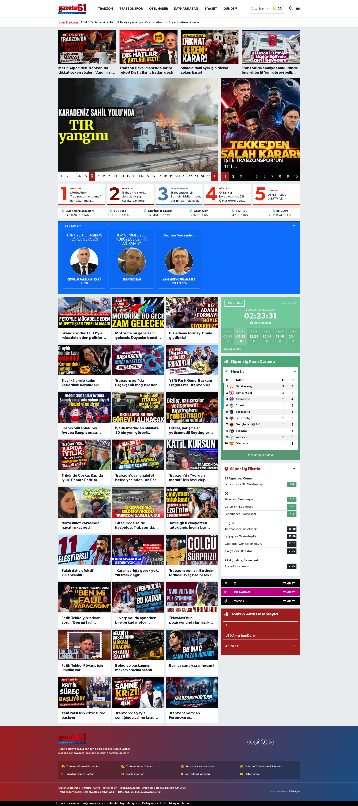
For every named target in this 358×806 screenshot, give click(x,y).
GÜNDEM (230, 8)
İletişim (86, 787)
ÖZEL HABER (158, 8)
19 (171, 176)
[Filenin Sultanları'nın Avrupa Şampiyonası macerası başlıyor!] (84, 407)
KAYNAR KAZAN (186, 8)
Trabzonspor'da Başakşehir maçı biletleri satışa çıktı (136, 383)
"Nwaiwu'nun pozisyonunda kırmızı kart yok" (192, 620)
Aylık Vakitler (234, 349)
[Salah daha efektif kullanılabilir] (84, 550)
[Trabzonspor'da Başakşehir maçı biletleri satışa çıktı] (138, 360)
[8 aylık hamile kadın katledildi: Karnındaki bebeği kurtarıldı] (84, 360)
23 (196, 176)
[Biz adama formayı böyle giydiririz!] (192, 312)
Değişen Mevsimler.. (179, 235)
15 (147, 176)
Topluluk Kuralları (130, 787)
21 (184, 176)
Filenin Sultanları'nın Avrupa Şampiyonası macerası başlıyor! (79, 430)
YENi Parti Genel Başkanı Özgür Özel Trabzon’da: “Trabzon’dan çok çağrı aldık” (190, 383)
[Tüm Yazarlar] (294, 226)
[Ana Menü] (296, 9)
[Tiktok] (264, 742)
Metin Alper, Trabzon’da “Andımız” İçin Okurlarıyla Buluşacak (85, 197)
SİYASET (211, 8)
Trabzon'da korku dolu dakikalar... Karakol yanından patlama (134, 197)
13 (134, 176)
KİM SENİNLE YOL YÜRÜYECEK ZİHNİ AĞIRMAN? (131, 239)
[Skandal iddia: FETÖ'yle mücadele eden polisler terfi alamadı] (84, 312)
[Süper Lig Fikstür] (294, 469)
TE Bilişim (294, 791)
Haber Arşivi (252, 774)
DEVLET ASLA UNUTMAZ (277, 196)
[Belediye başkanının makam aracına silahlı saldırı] (138, 645)
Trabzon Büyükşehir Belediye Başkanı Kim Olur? (87, 792)
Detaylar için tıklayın (260, 455)
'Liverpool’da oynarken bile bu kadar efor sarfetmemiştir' (135, 620)
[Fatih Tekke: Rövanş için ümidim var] (84, 645)
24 (202, 176)
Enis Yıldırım (132, 279)
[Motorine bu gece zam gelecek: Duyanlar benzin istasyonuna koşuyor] (138, 312)
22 (190, 176)
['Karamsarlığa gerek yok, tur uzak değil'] (138, 550)
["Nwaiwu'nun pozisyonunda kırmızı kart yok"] (192, 597)
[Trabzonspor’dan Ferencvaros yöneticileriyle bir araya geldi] (192, 692)
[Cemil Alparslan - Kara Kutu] (84, 261)
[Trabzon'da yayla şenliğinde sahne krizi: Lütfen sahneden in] (138, 692)
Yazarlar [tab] (73, 226)
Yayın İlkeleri (110, 787)
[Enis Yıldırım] (132, 261)
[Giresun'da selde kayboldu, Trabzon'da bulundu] (138, 502)
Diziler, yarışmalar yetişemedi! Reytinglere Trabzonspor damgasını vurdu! (190, 430)
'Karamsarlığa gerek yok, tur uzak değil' (137, 573)
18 (165, 176)
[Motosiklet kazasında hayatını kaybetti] (84, 502)
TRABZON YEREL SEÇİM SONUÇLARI (139, 792)
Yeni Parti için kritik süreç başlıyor (83, 715)
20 (177, 176)
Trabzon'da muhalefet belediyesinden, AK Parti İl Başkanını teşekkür (137, 478)
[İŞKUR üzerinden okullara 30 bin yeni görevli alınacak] (138, 407)
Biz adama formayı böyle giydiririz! (190, 335)
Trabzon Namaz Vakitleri (200, 766)
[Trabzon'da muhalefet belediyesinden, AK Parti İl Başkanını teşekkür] (138, 455)
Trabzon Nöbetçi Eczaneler (82, 766)
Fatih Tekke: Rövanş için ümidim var (82, 668)
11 (122, 176)
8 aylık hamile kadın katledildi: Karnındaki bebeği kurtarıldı (80, 383)
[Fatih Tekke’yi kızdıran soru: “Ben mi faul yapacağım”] (84, 597)
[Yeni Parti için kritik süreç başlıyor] (84, 692)
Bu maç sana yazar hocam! (191, 665)
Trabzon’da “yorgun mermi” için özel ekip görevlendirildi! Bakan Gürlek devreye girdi (188, 478)
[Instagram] (257, 742)
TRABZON (105, 8)
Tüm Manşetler (134, 774)
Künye (97, 787)
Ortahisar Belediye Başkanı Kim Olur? (164, 787)
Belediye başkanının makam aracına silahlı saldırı (133, 668)
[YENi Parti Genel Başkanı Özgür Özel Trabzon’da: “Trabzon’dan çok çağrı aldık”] (192, 360)
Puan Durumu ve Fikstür (80, 774)
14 (141, 176)
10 (116, 176)
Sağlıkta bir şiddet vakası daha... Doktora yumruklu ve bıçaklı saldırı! (131, 22)
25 (208, 176)
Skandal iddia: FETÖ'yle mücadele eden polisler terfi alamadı (82, 335)
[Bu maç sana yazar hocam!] (192, 645)
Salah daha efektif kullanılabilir (77, 573)
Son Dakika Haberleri (197, 774)
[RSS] (271, 742)
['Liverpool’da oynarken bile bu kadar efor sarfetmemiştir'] (138, 597)
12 (128, 176)
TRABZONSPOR (131, 8)
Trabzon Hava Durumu (139, 766)
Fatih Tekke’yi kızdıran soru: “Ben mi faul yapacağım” (81, 620)
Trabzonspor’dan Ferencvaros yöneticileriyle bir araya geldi (189, 715)
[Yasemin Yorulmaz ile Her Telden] (179, 261)
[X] (250, 742)
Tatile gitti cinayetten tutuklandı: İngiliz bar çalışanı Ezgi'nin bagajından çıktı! (188, 525)
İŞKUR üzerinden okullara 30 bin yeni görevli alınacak (137, 430)
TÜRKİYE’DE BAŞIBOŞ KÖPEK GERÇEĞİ (84, 237)
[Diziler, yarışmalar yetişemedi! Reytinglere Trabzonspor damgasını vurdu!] (192, 407)
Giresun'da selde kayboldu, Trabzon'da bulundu (134, 525)
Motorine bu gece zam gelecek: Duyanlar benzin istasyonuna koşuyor (137, 335)
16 (153, 176)
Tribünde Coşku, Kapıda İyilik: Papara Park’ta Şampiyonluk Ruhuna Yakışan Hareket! (82, 478)
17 (159, 176)
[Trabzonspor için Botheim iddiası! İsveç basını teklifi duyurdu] (192, 550)
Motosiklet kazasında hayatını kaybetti (80, 525)
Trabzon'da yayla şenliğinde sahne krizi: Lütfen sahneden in (134, 715)
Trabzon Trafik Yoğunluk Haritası (263, 766)
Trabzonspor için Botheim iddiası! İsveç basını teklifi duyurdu (186, 196)
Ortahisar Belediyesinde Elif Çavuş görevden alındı (231, 197)
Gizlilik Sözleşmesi (69, 787)
